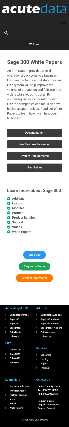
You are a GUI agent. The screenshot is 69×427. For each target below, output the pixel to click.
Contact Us (43, 379)
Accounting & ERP (16, 308)
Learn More (12, 379)
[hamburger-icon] (63, 22)
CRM (8, 343)
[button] (6, 33)
